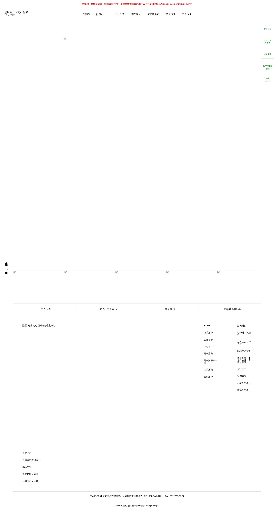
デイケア (241, 369)
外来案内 (208, 353)
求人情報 (171, 14)
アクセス (187, 14)
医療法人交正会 (30, 481)
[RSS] (6, 525)
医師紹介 (208, 377)
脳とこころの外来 (244, 343)
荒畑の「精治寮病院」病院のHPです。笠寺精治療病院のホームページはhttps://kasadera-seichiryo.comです (137, 4)
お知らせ (101, 14)
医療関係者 (153, 14)
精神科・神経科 (244, 333)
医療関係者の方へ (31, 460)
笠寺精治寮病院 (30, 474)
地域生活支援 (244, 351)
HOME (207, 325)
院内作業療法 (244, 390)
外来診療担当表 (210, 361)
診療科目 (136, 14)
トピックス (118, 14)
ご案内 (86, 14)
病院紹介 (208, 332)
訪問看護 (241, 376)
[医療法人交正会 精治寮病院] (17, 14)
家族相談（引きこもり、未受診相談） (244, 360)
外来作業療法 (244, 383)
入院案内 (208, 370)
